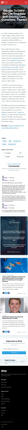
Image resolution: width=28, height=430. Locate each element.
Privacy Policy (4, 424)
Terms (2, 427)
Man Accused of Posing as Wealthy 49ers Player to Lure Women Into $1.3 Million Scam (14, 238)
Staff (2, 396)
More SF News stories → (14, 252)
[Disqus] (14, 193)
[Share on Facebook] (8, 293)
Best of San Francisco (6, 387)
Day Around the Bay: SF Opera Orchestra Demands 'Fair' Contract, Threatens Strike (14, 231)
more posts (11, 362)
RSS (2, 415)
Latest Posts (4, 382)
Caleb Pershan (17, 7)
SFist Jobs (3, 384)
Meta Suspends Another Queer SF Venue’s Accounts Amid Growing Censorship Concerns (14, 246)
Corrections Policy (5, 401)
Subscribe (14, 352)
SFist (4, 371)
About (2, 394)
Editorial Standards (5, 398)
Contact (3, 403)
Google (4, 144)
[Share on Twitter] (6, 293)
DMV (10, 141)
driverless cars (17, 141)
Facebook (3, 410)
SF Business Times (15, 60)
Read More (22, 361)
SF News (8, 7)
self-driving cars (12, 144)
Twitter (2, 413)
